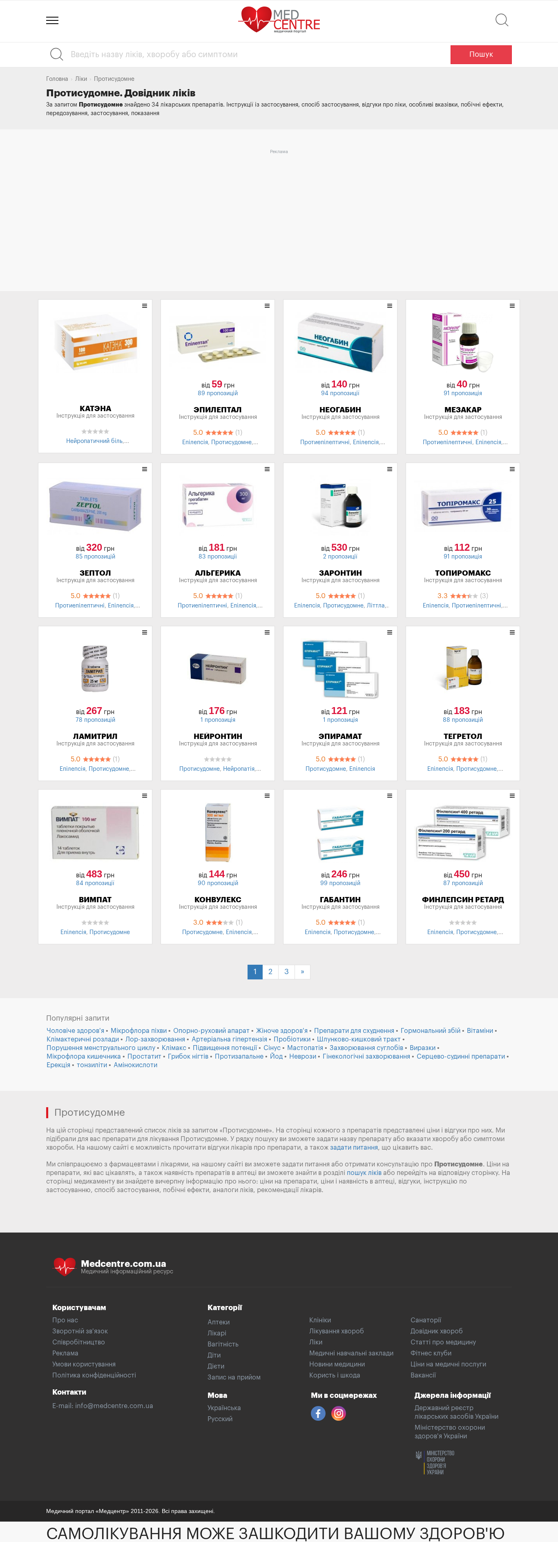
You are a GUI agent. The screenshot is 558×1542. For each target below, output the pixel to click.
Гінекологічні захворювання (366, 1056)
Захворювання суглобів (366, 1048)
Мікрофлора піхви (139, 1031)
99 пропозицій (340, 883)
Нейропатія (238, 769)
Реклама (65, 1353)
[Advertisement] (279, 214)
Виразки (422, 1048)
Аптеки (219, 1322)
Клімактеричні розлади (83, 1039)
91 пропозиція (463, 393)
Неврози (302, 1056)
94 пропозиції (340, 393)
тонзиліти (92, 1065)
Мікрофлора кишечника (84, 1056)
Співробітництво (78, 1342)
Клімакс (174, 1048)
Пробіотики (292, 1039)
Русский (220, 1419)
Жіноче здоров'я (282, 1031)
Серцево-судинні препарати (461, 1056)
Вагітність (223, 1344)
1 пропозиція (218, 720)
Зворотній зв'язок (80, 1331)
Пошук (481, 54)
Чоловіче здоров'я (75, 1031)
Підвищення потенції (225, 1048)
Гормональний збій (430, 1031)
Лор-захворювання (155, 1039)
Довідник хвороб (437, 1331)
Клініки (320, 1320)
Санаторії (426, 1320)
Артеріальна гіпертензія (229, 1039)
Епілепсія (195, 442)
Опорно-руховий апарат (211, 1031)
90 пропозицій (218, 883)
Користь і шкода (334, 1375)
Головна (57, 79)
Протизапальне (239, 1056)
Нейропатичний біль (94, 441)
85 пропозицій (95, 557)
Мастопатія (305, 1048)
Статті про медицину (443, 1342)
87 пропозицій (463, 883)
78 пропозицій (95, 720)
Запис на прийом (234, 1377)
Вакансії (423, 1375)
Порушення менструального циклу (101, 1048)
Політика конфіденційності (94, 1375)
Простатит (144, 1056)
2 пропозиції (340, 557)
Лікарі (217, 1333)
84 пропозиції (95, 883)
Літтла (376, 606)
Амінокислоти (135, 1065)
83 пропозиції (218, 557)
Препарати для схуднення (354, 1031)
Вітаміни (480, 1031)
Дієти (216, 1366)
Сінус (272, 1048)
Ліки (315, 1342)
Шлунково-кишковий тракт (359, 1039)
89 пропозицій (218, 393)
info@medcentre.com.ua (114, 1406)
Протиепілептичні (325, 442)
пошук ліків (364, 1173)
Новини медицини (337, 1364)
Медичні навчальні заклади (351, 1353)
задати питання (354, 1147)
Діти (214, 1355)
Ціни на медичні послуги (448, 1364)
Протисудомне (231, 442)
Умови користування (84, 1364)
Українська (224, 1408)
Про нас (65, 1320)
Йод (276, 1056)
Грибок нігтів (188, 1056)
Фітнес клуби (431, 1353)
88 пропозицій (463, 720)
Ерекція (58, 1065)
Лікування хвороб (336, 1331)
